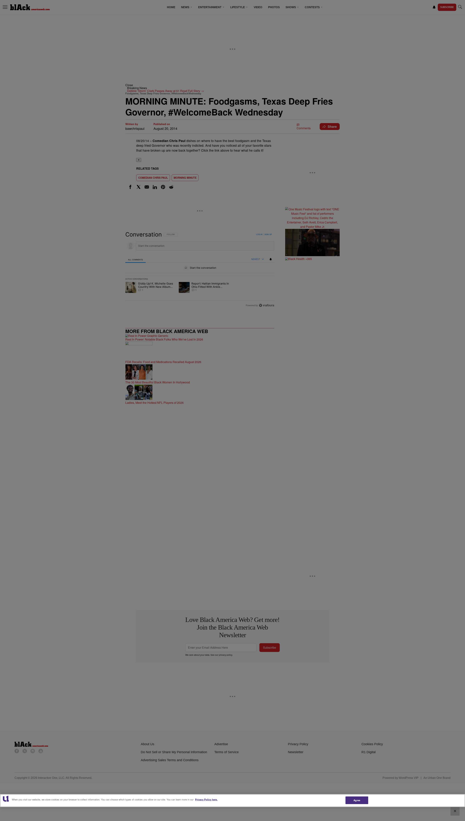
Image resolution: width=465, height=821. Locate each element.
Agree (356, 800)
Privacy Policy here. (206, 799)
